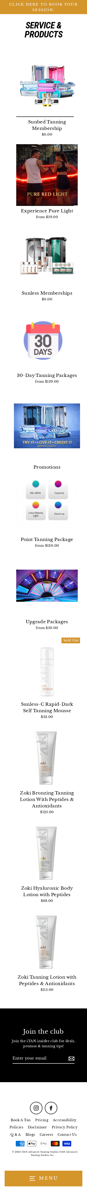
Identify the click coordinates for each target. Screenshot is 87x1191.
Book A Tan (21, 1120)
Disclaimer (37, 1127)
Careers (46, 1135)
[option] (47, 85)
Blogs (30, 1135)
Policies (16, 1127)
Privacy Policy (64, 1127)
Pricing (41, 1120)
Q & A (15, 1135)
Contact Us (67, 1135)
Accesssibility (64, 1120)
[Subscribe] (70, 1059)
